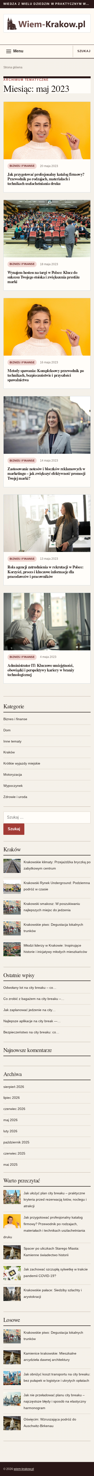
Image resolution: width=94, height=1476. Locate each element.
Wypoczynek (13, 786)
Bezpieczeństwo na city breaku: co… (31, 1032)
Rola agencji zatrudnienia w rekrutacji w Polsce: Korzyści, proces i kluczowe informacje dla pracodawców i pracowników (45, 571)
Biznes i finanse (22, 165)
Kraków (9, 752)
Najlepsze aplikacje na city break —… (32, 1021)
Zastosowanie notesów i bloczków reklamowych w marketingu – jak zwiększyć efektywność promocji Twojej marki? (46, 473)
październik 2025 (16, 1142)
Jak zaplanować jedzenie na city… (29, 1010)
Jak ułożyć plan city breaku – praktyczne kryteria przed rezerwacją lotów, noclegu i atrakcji (55, 1199)
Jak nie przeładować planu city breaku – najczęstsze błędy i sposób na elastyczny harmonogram (55, 1401)
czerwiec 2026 (14, 1109)
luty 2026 (10, 1131)
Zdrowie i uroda (15, 797)
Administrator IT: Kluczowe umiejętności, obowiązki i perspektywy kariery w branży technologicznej (40, 670)
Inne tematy (12, 741)
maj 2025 (10, 1164)
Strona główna (12, 67)
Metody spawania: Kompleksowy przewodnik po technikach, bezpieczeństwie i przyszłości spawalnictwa (45, 375)
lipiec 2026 (11, 1098)
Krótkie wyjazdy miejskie (21, 763)
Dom (7, 730)
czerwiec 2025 (14, 1153)
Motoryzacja (12, 774)
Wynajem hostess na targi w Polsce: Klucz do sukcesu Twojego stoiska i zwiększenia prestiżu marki (43, 277)
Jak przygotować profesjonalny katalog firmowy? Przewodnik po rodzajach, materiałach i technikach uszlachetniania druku (45, 178)
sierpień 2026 (13, 1087)
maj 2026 (10, 1120)
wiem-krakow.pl (24, 1469)
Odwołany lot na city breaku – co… (29, 987)
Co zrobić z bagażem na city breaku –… (33, 999)
